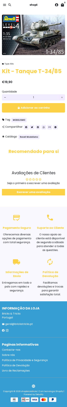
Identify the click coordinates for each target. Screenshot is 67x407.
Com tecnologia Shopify (51, 391)
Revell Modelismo (29, 137)
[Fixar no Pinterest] (38, 127)
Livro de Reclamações (16, 370)
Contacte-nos (11, 350)
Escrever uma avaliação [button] (33, 192)
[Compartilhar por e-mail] (49, 127)
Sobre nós (8, 355)
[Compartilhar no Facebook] (26, 127)
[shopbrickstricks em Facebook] (3, 330)
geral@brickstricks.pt (17, 324)
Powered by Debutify (33, 394)
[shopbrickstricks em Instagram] (7, 330)
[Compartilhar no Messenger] (55, 127)
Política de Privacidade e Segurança (25, 360)
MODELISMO (19, 120)
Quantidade (9, 91)
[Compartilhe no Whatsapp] (43, 127)
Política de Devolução (16, 365)
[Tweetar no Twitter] (32, 127)
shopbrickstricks (29, 391)
